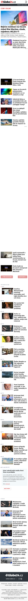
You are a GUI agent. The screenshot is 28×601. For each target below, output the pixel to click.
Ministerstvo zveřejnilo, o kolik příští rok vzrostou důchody (20, 328)
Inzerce (25, 583)
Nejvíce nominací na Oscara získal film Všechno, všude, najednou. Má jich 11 (13, 29)
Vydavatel (20, 583)
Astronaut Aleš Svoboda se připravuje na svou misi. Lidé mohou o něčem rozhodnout (20, 399)
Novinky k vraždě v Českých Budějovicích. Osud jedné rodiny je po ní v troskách (20, 561)
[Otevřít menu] (26, 2)
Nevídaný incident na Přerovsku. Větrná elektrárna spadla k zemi (20, 542)
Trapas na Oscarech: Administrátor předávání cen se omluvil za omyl (19, 92)
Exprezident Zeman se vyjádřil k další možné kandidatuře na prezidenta (19, 533)
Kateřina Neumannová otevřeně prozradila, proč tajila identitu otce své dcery (20, 293)
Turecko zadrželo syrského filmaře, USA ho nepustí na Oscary (19, 122)
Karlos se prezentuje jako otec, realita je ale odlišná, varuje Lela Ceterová (20, 317)
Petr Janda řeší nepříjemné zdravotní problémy (19, 305)
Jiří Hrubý (8, 484)
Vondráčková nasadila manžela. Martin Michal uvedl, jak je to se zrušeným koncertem (20, 412)
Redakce (10, 583)
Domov (3, 498)
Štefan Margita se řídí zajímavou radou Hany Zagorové (20, 364)
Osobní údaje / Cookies (11, 585)
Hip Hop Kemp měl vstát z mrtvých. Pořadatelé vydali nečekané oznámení (20, 437)
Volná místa (20, 585)
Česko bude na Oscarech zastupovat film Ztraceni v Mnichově (20, 268)
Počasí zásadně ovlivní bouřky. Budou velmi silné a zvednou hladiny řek (20, 375)
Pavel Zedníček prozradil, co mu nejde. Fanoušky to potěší (20, 387)
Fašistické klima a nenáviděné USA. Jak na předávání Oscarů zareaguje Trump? (20, 101)
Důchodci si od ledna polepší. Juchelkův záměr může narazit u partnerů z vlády (20, 551)
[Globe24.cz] (8, 2)
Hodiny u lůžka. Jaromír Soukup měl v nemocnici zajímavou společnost (19, 340)
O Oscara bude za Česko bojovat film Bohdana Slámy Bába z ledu (19, 82)
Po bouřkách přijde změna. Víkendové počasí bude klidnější (20, 461)
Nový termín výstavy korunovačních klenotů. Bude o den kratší (19, 425)
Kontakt (15, 583)
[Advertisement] (14, 63)
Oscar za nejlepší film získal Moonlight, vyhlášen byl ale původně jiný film (20, 112)
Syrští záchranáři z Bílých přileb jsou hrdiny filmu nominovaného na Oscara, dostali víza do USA (19, 257)
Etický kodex (4, 583)
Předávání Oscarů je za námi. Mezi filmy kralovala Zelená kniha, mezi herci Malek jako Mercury (19, 43)
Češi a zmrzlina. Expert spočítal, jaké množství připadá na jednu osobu (20, 352)
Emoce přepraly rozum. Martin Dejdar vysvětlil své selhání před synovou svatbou (20, 450)
